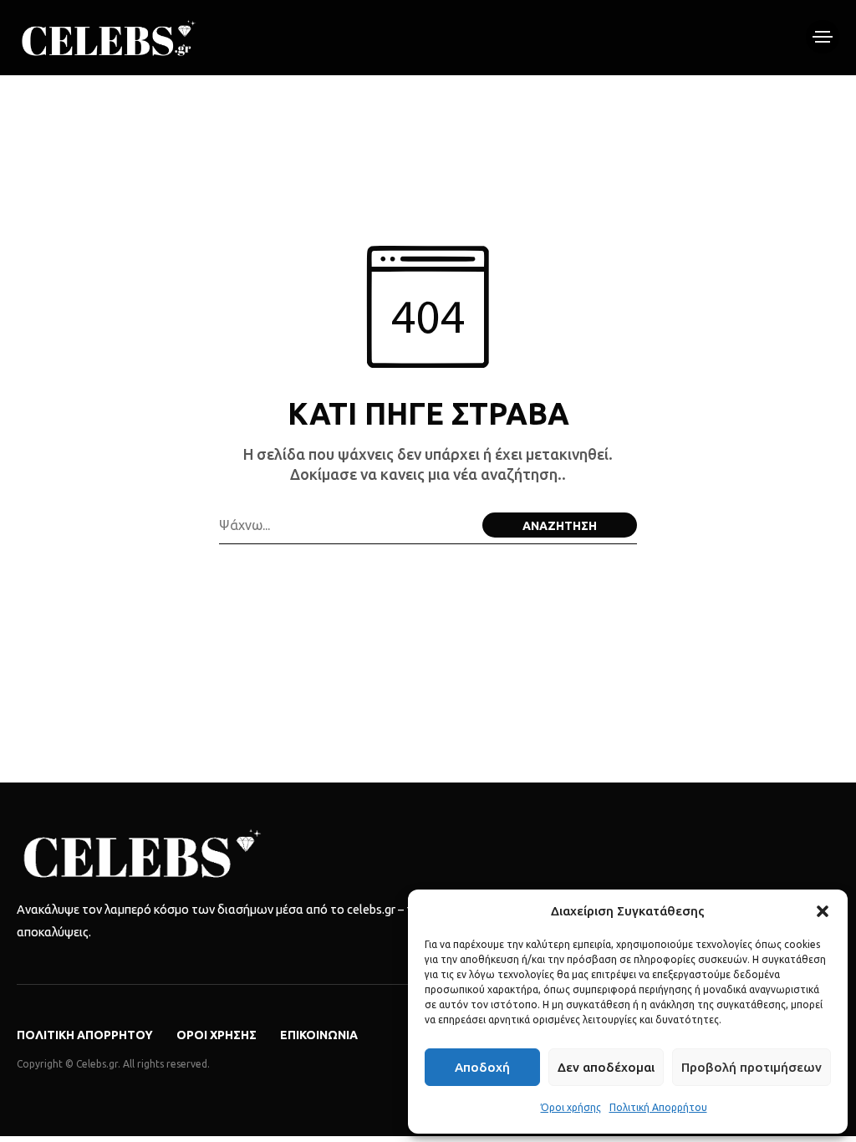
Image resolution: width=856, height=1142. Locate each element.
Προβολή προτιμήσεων (751, 1067)
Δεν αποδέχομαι (606, 1067)
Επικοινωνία (319, 1035)
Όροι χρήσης (571, 1107)
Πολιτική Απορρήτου (658, 1107)
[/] (822, 37)
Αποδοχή (482, 1067)
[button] (822, 911)
